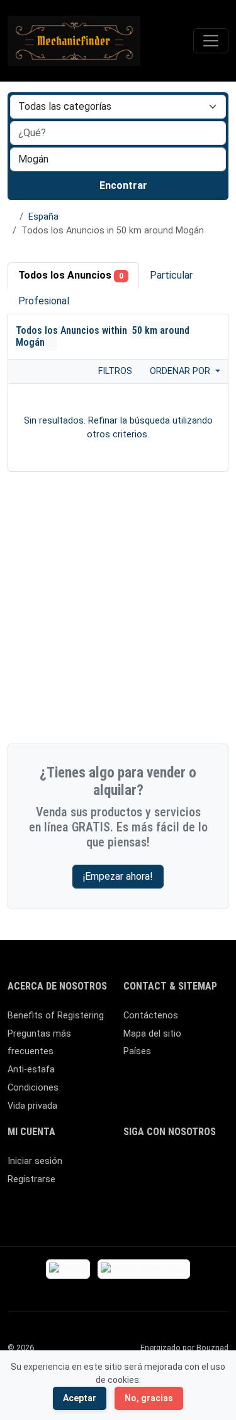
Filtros (114, 371)
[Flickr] (131, 1209)
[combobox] (118, 159)
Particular (171, 275)
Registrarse (31, 1179)
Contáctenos (150, 1015)
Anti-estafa (31, 1069)
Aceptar (79, 1398)
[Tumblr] (204, 1187)
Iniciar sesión (35, 1161)
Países (137, 1051)
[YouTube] (149, 1187)
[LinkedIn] (186, 1166)
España (43, 216)
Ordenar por (181, 371)
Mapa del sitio (152, 1033)
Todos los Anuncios (70, 275)
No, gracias (149, 1398)
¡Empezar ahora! (118, 876)
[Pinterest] (204, 1166)
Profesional (43, 301)
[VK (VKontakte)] (186, 1187)
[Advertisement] (118, 611)
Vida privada (32, 1106)
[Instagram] (168, 1166)
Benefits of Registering (56, 1015)
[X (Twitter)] (149, 1166)
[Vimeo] (168, 1187)
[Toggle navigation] (210, 40)
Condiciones (33, 1087)
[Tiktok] (131, 1187)
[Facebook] (131, 1166)
